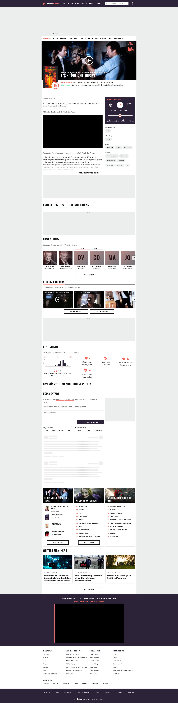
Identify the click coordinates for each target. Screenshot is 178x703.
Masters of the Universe (116, 526)
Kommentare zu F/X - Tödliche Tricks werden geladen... (65, 407)
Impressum (46, 692)
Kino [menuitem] (91, 3)
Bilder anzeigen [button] (102, 311)
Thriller (118, 147)
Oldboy (81, 526)
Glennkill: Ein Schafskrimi (74, 670)
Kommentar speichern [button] (90, 422)
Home (44, 34)
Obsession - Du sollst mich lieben (119, 530)
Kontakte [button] (54, 430)
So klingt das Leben (72, 661)
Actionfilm (110, 147)
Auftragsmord (111, 160)
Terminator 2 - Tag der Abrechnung (88, 523)
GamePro (119, 692)
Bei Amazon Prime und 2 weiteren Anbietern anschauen (93, 82)
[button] (109, 120)
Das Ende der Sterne (72, 654)
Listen (110, 38)
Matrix (81, 520)
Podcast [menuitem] (84, 3)
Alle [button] (47, 430)
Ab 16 (108, 139)
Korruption (110, 165)
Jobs (97, 692)
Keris (55, 528)
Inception (81, 510)
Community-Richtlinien (65, 399)
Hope (114, 654)
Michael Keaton (94, 657)
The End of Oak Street (116, 513)
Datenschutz (68, 692)
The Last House (114, 516)
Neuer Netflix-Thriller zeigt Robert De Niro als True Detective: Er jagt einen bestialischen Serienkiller (88, 577)
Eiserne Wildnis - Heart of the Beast (124, 670)
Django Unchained (84, 530)
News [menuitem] (77, 3)
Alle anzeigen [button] (89, 275)
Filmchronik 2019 (57, 515)
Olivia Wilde (93, 674)
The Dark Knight (83, 506)
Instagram (66, 683)
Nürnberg (69, 674)
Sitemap (45, 657)
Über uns (46, 654)
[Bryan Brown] (50, 258)
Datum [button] (79, 430)
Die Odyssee (113, 510)
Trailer (63, 38)
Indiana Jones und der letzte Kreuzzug (89, 536)
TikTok (76, 683)
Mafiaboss (120, 165)
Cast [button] (82, 248)
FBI (127, 165)
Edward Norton (94, 661)
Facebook (46, 683)
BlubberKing (56, 511)
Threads (84, 683)
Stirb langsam (83, 516)
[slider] (120, 115)
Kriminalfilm (127, 147)
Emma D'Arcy (94, 664)
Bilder (90, 38)
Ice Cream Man (114, 536)
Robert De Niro (94, 670)
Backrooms (113, 533)
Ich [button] (69, 430)
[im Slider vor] (134, 258)
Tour (44, 670)
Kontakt (45, 667)
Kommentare (72, 38)
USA (108, 131)
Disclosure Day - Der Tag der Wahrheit (120, 520)
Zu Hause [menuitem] (98, 3)
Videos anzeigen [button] (75, 311)
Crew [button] (95, 248)
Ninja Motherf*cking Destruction (76, 657)
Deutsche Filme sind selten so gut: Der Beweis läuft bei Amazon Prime (119, 576)
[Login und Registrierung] (132, 3)
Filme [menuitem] (64, 3)
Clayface (115, 667)
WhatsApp (95, 683)
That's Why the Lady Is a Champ (89, 601)
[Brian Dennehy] (65, 258)
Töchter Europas (71, 664)
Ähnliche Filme (119, 38)
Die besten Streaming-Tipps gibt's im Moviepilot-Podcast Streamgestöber (97, 85)
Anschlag (121, 160)
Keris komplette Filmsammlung (57, 524)
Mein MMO (131, 692)
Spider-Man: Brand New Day (117, 506)
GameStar (108, 692)
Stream (55, 38)
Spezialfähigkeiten (112, 156)
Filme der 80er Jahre (58, 531)
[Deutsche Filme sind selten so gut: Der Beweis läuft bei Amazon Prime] (120, 562)
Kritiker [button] (61, 430)
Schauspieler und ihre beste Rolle (60, 507)
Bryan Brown (47, 106)
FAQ (44, 661)
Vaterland (116, 674)
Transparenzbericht (84, 692)
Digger (115, 657)
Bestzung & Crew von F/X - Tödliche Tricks (60, 245)
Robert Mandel (92, 103)
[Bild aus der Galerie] (120, 299)
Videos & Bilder (53, 282)
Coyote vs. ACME (118, 664)
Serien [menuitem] (70, 3)
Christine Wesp (57, 534)
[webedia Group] (89, 699)
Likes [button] (89, 430)
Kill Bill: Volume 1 (84, 533)
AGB (57, 692)
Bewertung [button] (99, 430)
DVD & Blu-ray (100, 38)
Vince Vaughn (94, 654)
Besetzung (82, 38)
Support (45, 664)
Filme (49, 34)
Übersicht (47, 38)
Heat (80, 513)
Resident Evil (117, 661)
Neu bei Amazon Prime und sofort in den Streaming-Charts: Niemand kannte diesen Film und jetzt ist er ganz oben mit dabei (57, 577)
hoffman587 (56, 518)
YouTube (55, 683)
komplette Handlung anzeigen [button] (89, 173)
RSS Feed (105, 683)
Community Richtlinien (50, 674)
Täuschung (124, 156)
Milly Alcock (93, 667)
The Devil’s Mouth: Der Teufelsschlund (120, 523)
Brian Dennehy (61, 106)
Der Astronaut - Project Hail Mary (76, 667)
